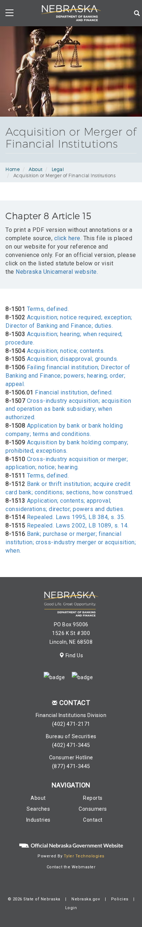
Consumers (93, 809)
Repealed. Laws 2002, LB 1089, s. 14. (78, 525)
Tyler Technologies (84, 856)
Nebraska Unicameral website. (57, 271)
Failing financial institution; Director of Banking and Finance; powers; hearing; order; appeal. (67, 375)
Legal (58, 169)
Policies (120, 899)
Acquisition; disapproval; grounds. (72, 358)
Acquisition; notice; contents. (66, 350)
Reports (93, 798)
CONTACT (74, 702)
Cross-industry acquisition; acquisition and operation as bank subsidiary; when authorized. (68, 409)
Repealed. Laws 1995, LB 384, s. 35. (76, 517)
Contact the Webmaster (71, 867)
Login (71, 907)
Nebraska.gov (85, 899)
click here (67, 238)
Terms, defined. (48, 308)
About (36, 169)
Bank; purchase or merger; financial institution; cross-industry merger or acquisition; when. (70, 542)
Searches (38, 809)
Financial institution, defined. (74, 392)
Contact (93, 820)
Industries (38, 820)
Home (12, 169)
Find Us (73, 655)
